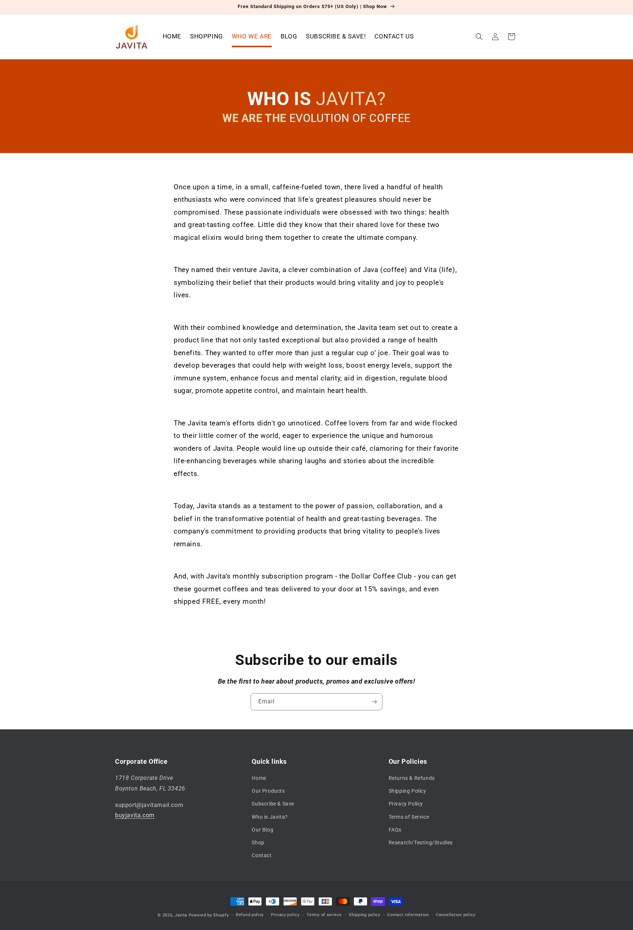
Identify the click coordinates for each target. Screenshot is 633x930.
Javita (181, 915)
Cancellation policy (455, 914)
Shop (258, 842)
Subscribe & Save (273, 804)
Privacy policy (285, 914)
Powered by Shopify (209, 915)
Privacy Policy (406, 804)
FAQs (395, 830)
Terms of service (324, 914)
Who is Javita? (270, 817)
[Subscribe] (374, 701)
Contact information (408, 914)
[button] (479, 37)
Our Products (268, 791)
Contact (261, 855)
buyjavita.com (135, 815)
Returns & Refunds (412, 778)
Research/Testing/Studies (421, 842)
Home (259, 778)
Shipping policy (364, 914)
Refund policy (250, 914)
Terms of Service (409, 817)
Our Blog (262, 830)
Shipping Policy (407, 791)
